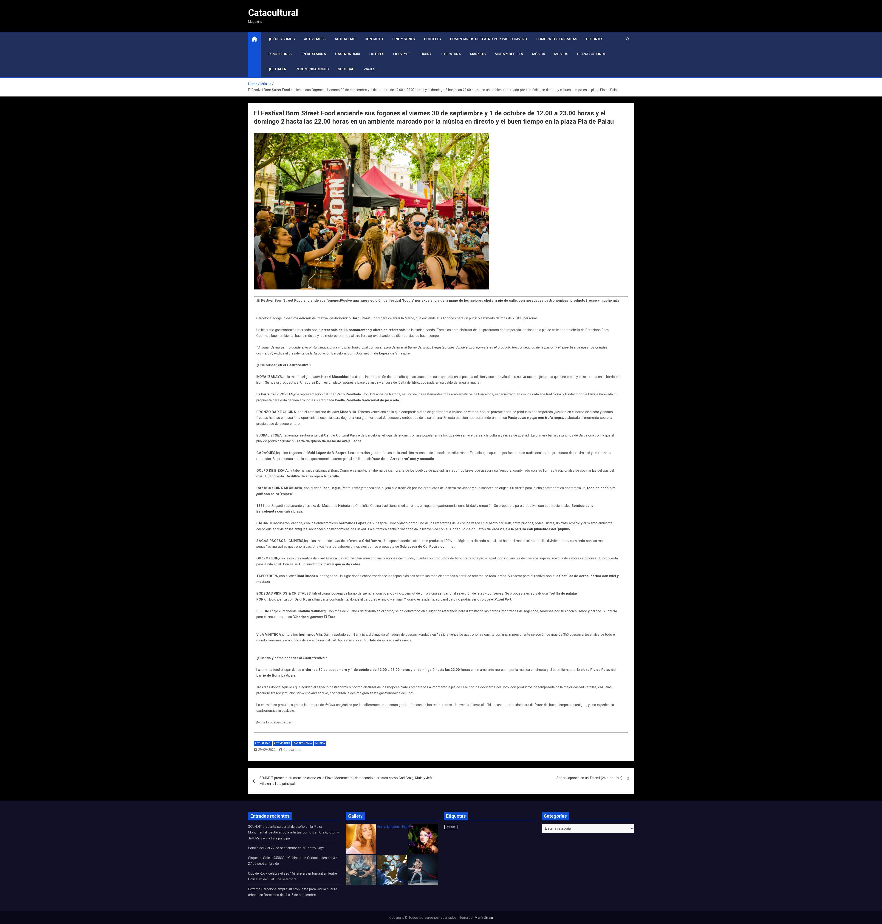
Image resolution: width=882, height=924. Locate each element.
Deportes (594, 39)
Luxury (425, 54)
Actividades (314, 39)
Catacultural (273, 12)
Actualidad (345, 39)
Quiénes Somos (281, 39)
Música (538, 54)
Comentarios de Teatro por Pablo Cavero (488, 39)
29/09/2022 (267, 749)
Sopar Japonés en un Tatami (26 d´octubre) (589, 778)
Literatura (451, 54)
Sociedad (346, 69)
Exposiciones (279, 54)
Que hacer (277, 69)
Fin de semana (313, 54)
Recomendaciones (312, 69)
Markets (478, 54)
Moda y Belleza (509, 54)
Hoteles (376, 54)
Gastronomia (347, 54)
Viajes (369, 69)
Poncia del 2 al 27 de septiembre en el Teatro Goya (286, 848)
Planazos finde (591, 54)
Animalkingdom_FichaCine (397, 827)
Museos (561, 54)
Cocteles (432, 39)
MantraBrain (484, 917)
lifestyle (401, 54)
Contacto (374, 39)
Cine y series (403, 39)
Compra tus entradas (556, 39)
